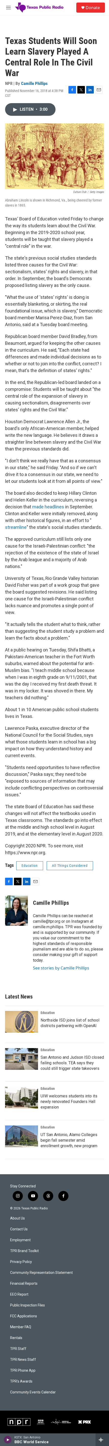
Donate (93, 7)
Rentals (16, 1338)
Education (30, 866)
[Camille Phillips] (16, 910)
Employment (20, 1240)
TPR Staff (18, 1349)
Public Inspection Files (27, 1305)
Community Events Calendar (33, 1392)
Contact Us (19, 1229)
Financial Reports (24, 1283)
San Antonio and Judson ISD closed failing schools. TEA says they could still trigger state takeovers (72, 1063)
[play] (8, 1439)
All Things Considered (70, 866)
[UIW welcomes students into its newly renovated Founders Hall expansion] (21, 1098)
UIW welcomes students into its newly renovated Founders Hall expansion (69, 1102)
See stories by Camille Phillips (61, 968)
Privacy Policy (21, 1262)
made (38, 506)
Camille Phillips (34, 83)
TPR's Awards (21, 1381)
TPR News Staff (23, 1360)
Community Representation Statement (41, 1273)
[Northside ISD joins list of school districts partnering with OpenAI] (21, 1022)
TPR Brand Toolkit (24, 1251)
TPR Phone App (22, 1370)
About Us (17, 1218)
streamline (16, 527)
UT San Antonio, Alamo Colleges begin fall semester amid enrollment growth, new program (69, 1140)
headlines (54, 506)
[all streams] (102, 1439)
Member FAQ (20, 1327)
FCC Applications (23, 1316)
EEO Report (19, 1294)
